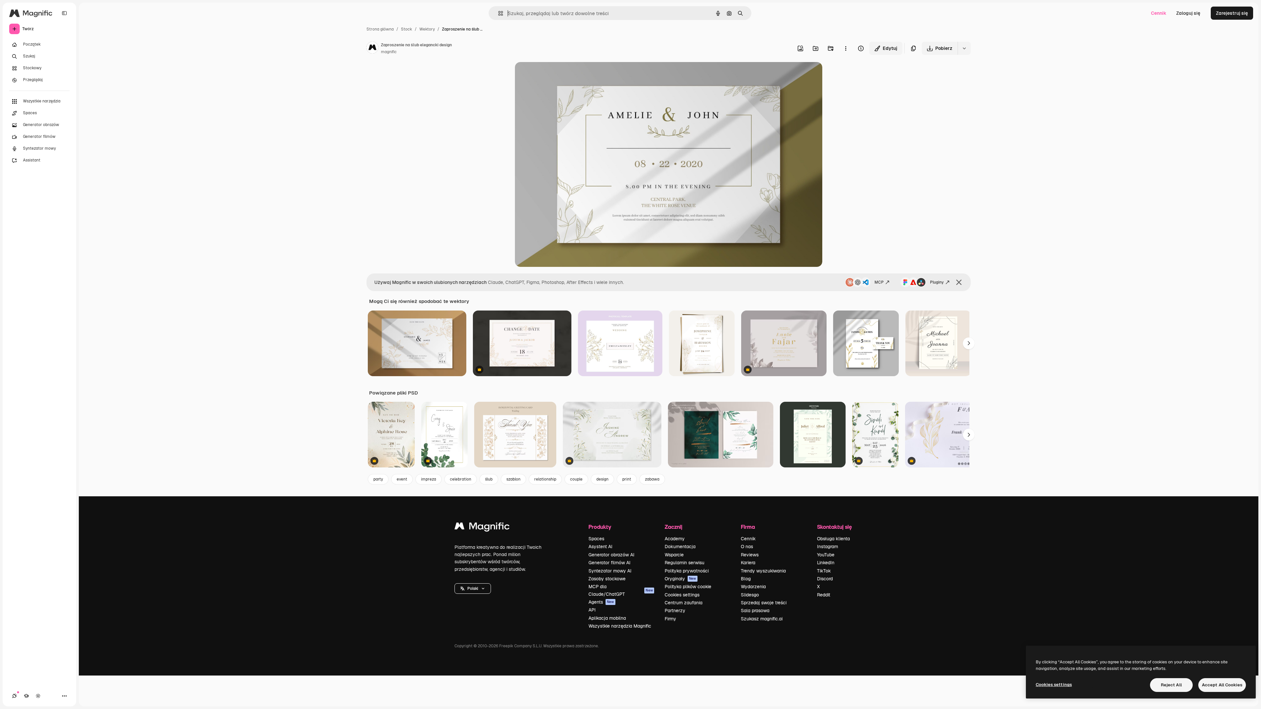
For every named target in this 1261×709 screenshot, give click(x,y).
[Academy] (26, 696)
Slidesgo (750, 595)
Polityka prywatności (687, 571)
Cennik (1158, 13)
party (378, 479)
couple (576, 479)
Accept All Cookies (1222, 685)
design (602, 479)
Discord (825, 579)
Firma (748, 526)
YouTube (825, 555)
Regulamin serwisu (684, 563)
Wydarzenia (753, 587)
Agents (601, 602)
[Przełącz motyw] (38, 696)
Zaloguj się (1188, 13)
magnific (389, 51)
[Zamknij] (959, 282)
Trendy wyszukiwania (763, 571)
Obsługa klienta (833, 539)
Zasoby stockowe (607, 579)
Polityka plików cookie (688, 587)
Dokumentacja (680, 546)
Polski (472, 588)
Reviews (750, 555)
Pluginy (937, 282)
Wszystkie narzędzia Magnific (619, 626)
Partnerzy (675, 610)
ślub (489, 479)
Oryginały (680, 579)
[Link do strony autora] (372, 48)
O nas (747, 546)
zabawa (652, 479)
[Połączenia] (14, 696)
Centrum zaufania (683, 603)
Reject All (1171, 685)
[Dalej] (969, 343)
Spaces (596, 539)
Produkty (599, 526)
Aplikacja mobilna (607, 618)
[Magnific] (482, 528)
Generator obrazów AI (611, 555)
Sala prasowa (755, 610)
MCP (879, 282)
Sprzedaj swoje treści (763, 603)
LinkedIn (825, 563)
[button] (472, 588)
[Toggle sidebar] (64, 13)
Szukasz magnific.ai (762, 619)
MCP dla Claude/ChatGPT (620, 590)
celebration (460, 479)
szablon (513, 479)
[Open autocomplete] (498, 13)
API (592, 610)
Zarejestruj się (1232, 13)
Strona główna (380, 29)
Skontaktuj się (834, 526)
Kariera (748, 563)
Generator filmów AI (609, 563)
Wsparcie (674, 555)
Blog (746, 579)
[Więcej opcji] (845, 48)
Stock (406, 29)
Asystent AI (600, 546)
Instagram (827, 546)
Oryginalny (560, 75)
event (402, 479)
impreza (428, 479)
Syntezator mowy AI (609, 571)
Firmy (670, 619)
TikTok (824, 571)
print (626, 479)
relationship (545, 479)
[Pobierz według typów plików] (964, 48)
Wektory (427, 29)
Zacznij (673, 526)
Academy (675, 539)
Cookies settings (682, 595)
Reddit (823, 595)
